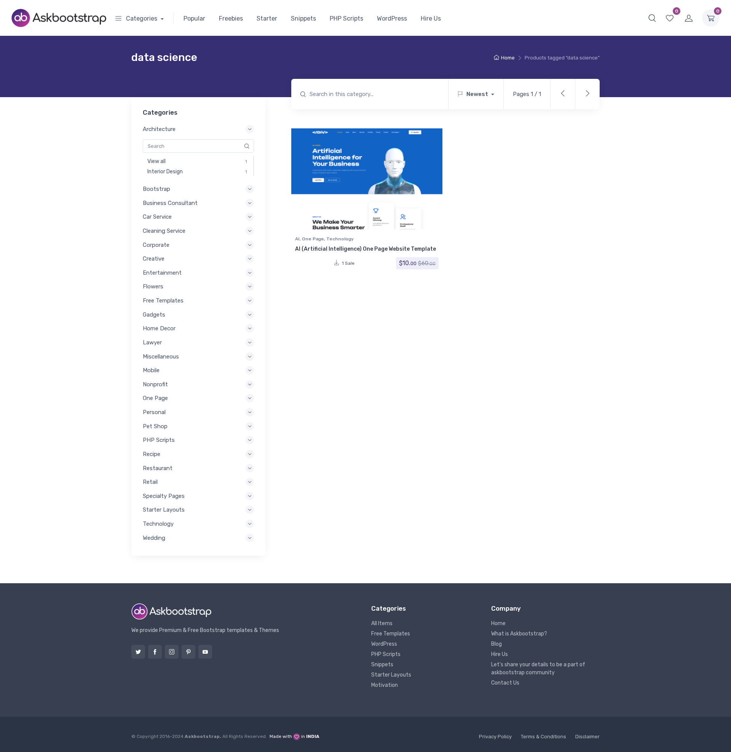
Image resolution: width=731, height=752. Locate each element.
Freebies (231, 18)
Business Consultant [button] (170, 203)
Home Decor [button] (159, 328)
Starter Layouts (391, 675)
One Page (313, 239)
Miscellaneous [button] (161, 356)
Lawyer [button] (152, 342)
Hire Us (431, 18)
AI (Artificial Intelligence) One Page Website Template (365, 249)
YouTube (205, 652)
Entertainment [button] (162, 272)
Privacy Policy (495, 736)
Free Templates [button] (163, 300)
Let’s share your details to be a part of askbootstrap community (538, 668)
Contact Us (505, 683)
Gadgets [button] (154, 314)
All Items (382, 623)
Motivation (384, 685)
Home (508, 58)
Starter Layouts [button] (164, 509)
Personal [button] (154, 412)
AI (297, 239)
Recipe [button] (151, 454)
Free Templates (390, 633)
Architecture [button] (159, 129)
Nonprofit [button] (155, 384)
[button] (652, 18)
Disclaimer (587, 736)
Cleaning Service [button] (164, 230)
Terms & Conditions (543, 736)
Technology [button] (158, 523)
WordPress (392, 18)
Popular (194, 18)
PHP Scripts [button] (159, 440)
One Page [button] (155, 398)
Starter (267, 18)
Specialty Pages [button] (164, 496)
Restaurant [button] (157, 468)
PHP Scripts (346, 18)
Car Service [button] (157, 216)
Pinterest (188, 652)
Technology (340, 239)
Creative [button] (153, 258)
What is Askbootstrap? (519, 633)
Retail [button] (150, 481)
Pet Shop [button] (155, 426)
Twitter (138, 652)
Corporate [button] (156, 245)
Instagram (172, 652)
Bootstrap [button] (156, 189)
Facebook (155, 652)
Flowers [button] (153, 286)
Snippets (303, 18)
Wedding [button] (154, 537)
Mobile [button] (151, 370)
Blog (496, 644)
